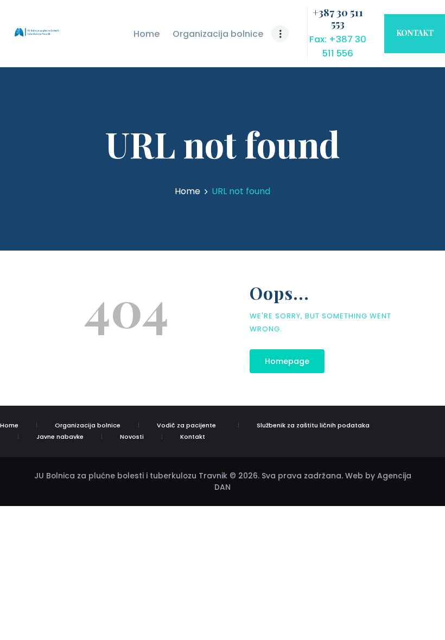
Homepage (287, 361)
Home (187, 191)
